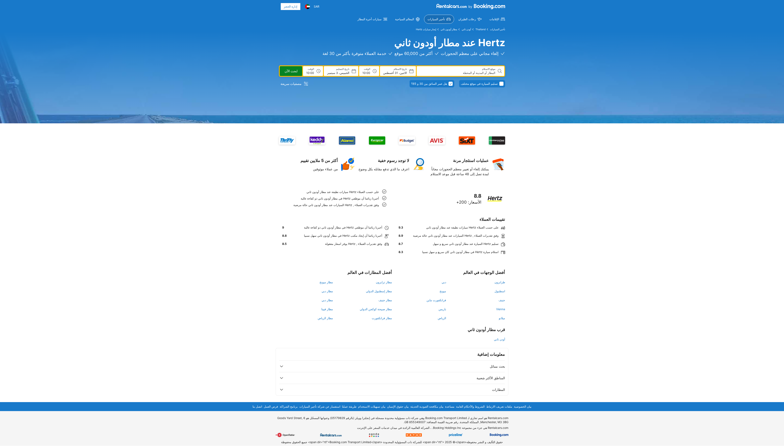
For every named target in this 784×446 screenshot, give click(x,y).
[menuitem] (497, 19)
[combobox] (457, 73)
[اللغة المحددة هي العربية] (307, 6)
